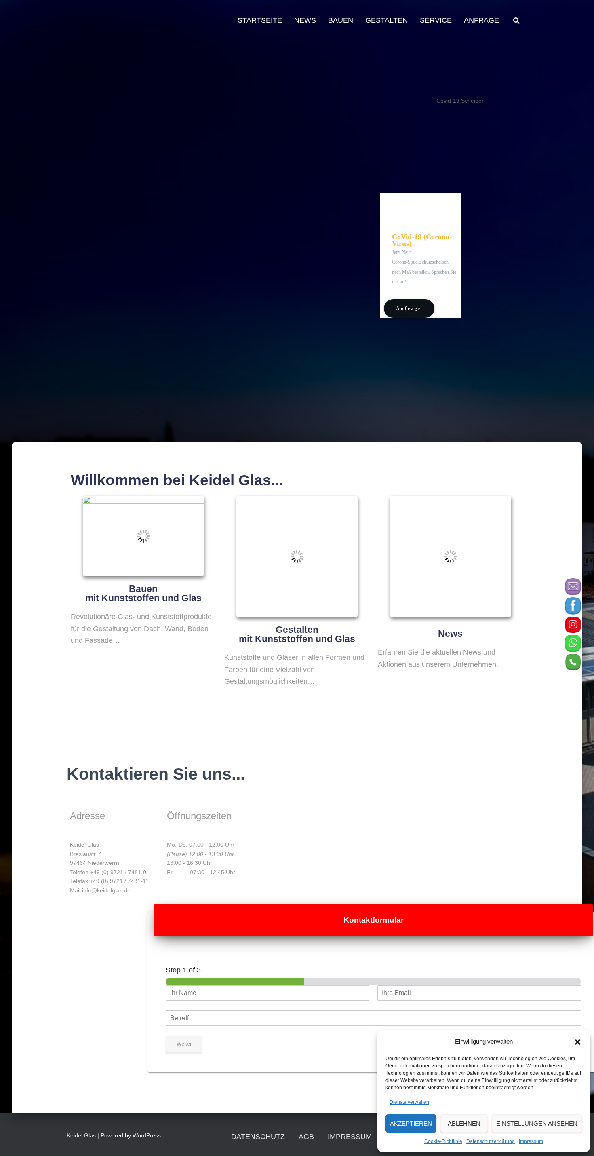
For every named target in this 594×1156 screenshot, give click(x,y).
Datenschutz (258, 1137)
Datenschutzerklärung (490, 1141)
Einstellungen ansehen (536, 1123)
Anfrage (481, 20)
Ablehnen (464, 1123)
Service (436, 20)
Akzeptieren (411, 1123)
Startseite (260, 20)
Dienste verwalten (409, 1102)
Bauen (340, 20)
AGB (306, 1137)
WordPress (147, 1135)
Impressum (531, 1141)
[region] (291, 227)
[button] (578, 1042)
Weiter (184, 1044)
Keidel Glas (81, 1135)
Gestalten (386, 20)
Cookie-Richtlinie (443, 1141)
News (305, 20)
